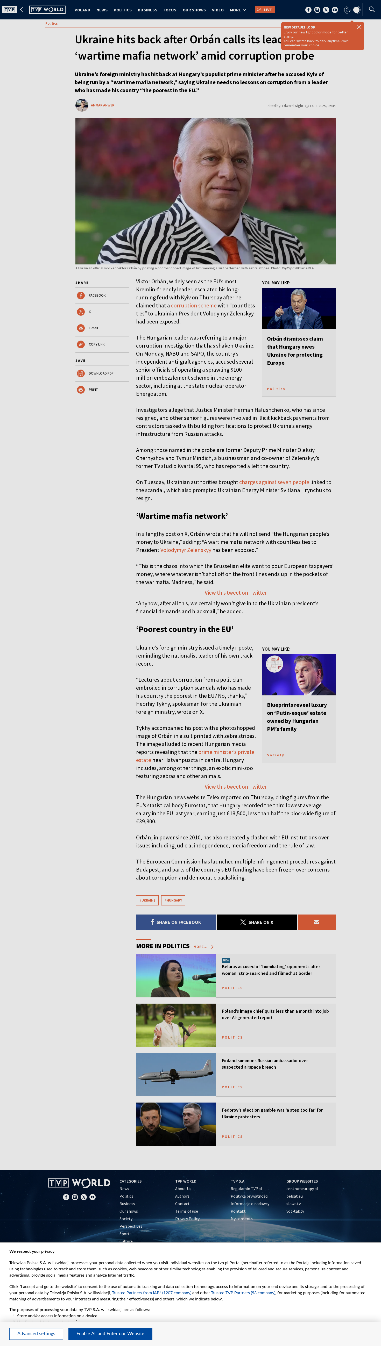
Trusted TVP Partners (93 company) (243, 1293)
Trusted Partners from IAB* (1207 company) (151, 1293)
